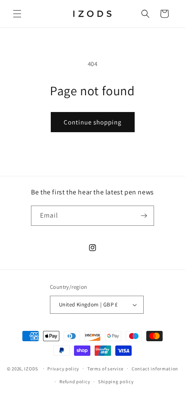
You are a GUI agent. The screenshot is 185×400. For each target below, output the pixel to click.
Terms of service (105, 369)
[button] (17, 13)
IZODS (31, 368)
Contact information (155, 369)
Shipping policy (116, 382)
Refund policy (74, 382)
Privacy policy (63, 369)
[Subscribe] (144, 216)
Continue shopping (93, 122)
